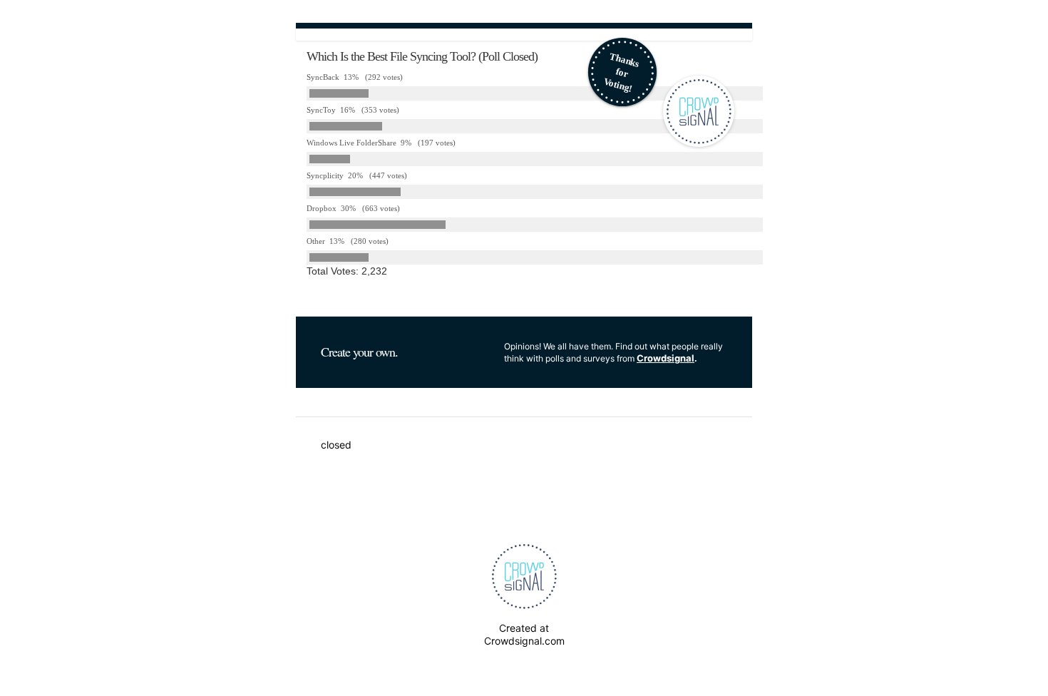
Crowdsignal (665, 358)
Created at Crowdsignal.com (524, 634)
